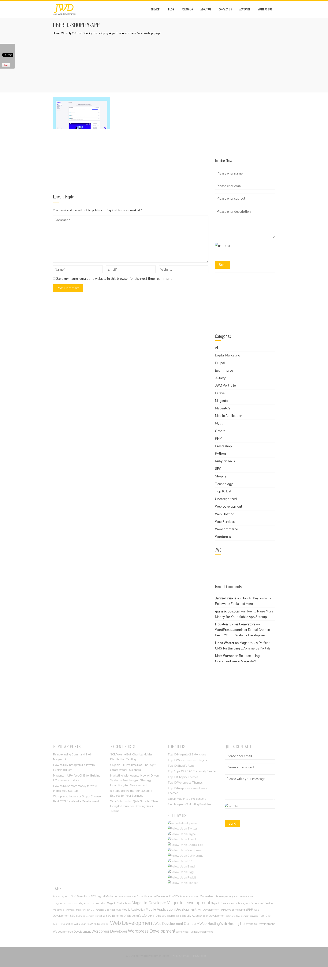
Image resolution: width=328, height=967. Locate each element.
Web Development (228, 506)
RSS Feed (199, 956)
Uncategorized (226, 499)
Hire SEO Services (178, 896)
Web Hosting (224, 514)
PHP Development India (233, 909)
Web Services (225, 521)
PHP (218, 438)
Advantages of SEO (64, 896)
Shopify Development (212, 915)
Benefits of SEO (86, 896)
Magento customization (92, 903)
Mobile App (115, 909)
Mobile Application (228, 415)
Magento (221, 400)
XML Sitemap (181, 956)
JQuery (220, 378)
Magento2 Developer (213, 896)
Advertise (244, 9)
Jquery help (193, 896)
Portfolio (187, 9)
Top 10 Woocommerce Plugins (187, 760)
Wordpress (223, 536)
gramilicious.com (227, 611)
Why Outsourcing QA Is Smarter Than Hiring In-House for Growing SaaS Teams (134, 806)
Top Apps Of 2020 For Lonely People (192, 771)
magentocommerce (65, 903)
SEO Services (150, 915)
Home (56, 33)
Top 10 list (265, 915)
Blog (171, 9)
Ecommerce (224, 370)
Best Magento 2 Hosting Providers (190, 804)
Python (220, 453)
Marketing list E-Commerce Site (92, 909)
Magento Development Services (257, 903)
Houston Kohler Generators (235, 624)
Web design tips (82, 924)
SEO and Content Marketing (90, 915)
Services (156, 9)
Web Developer (100, 924)
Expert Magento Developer (153, 896)
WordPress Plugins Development (194, 931)
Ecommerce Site (127, 896)
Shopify (66, 33)
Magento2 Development (241, 896)
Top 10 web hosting (63, 924)
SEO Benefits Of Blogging (122, 916)
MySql (219, 423)
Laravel (220, 393)
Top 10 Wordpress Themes (185, 783)
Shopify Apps (190, 916)
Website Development (260, 924)
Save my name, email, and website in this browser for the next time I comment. (114, 278)
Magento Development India (225, 903)
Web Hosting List (232, 923)
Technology (224, 484)
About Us (205, 9)
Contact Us (225, 9)
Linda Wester (224, 643)
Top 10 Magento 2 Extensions (187, 754)
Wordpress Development (151, 931)
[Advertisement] (164, 62)
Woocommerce (226, 529)
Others (220, 431)
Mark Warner (224, 655)
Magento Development (188, 902)
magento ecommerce (64, 909)
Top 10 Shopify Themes (183, 777)
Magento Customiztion (119, 903)
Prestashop (223, 446)
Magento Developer (149, 902)
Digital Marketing (227, 355)
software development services (242, 915)
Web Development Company (177, 923)
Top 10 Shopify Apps (181, 766)
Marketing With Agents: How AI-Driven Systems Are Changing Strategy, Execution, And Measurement (134, 780)
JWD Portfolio (225, 385)
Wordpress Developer (109, 931)
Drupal (220, 363)
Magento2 (222, 408)
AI (216, 347)
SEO (218, 468)
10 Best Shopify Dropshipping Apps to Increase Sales (104, 33)
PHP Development (208, 909)
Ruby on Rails (225, 461)
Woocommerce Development (72, 932)
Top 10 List (223, 491)
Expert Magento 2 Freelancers (187, 799)
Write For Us (265, 9)
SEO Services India (171, 915)
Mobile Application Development (171, 909)
